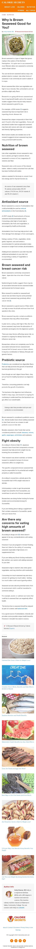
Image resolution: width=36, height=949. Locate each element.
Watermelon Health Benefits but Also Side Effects (18, 742)
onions (31, 433)
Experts (12, 628)
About (5, 927)
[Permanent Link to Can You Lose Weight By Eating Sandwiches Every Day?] (18, 856)
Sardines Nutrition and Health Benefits (14, 715)
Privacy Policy (25, 927)
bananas (25, 433)
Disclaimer (17, 927)
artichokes (18, 435)
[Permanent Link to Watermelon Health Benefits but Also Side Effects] (18, 721)
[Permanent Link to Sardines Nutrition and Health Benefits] (18, 695)
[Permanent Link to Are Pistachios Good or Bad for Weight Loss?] (18, 801)
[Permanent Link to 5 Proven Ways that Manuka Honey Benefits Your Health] (18, 828)
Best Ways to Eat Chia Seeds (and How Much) (16, 795)
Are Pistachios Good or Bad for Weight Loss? (16, 822)
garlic (4, 435)
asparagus (10, 435)
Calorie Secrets (13, 2)
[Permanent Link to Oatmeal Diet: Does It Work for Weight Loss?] (18, 640)
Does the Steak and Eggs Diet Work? (14, 768)
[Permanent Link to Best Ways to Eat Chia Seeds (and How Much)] (18, 775)
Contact (10, 927)
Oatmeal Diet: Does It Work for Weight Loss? (16, 660)
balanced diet (22, 609)
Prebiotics (5, 364)
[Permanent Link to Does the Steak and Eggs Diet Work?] (18, 748)
